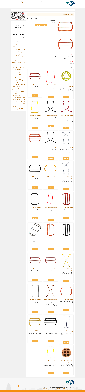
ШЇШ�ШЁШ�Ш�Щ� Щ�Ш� (48, 388)
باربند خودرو (19, 46)
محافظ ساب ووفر (66, 10)
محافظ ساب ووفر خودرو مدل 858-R (36, 84)
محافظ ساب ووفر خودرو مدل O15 (68, 299)
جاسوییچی (23, 54)
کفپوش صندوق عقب (19, 104)
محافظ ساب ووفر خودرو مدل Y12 (36, 330)
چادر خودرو (18, 91)
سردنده (18, 62)
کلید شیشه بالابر (17, 106)
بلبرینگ (17, 52)
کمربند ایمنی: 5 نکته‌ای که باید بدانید (19, 25)
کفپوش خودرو (17, 95)
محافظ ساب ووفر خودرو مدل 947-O (52, 238)
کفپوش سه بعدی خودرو (19, 97)
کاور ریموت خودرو (19, 93)
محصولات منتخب (71, 10)
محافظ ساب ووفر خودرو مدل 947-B (67, 238)
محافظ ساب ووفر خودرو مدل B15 (52, 330)
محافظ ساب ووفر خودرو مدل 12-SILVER (35, 238)
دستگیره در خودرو (20, 58)
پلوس (14, 86)
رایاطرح (24, 391)
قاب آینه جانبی (15, 64)
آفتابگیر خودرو (21, 44)
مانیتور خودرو (18, 82)
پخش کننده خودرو (20, 86)
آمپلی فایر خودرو (15, 44)
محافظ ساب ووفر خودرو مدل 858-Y (52, 176)
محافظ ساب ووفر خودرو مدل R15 (36, 268)
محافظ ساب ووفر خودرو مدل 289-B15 (35, 207)
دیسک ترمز (16, 60)
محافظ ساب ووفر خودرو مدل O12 (68, 14)
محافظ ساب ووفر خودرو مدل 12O (36, 146)
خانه (73, 7)
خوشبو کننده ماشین (19, 56)
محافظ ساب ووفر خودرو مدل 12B (36, 176)
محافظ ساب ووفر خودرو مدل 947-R (68, 207)
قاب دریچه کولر (20, 67)
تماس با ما (64, 7)
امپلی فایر (23, 46)
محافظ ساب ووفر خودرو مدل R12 (52, 268)
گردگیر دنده (16, 109)
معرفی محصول (69, 7)
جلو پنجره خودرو (17, 54)
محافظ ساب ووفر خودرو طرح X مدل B (51, 115)
